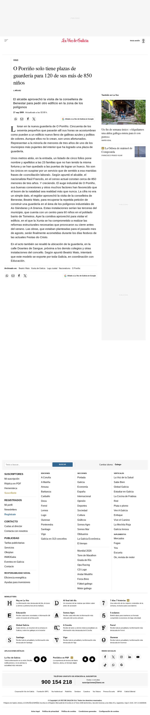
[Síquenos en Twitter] (113, 656)
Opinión (81, 501)
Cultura (81, 515)
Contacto (9, 566)
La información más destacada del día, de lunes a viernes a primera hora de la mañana (33, 603)
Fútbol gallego (84, 583)
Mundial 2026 (84, 550)
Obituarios (82, 534)
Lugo (43, 515)
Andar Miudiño (85, 574)
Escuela (118, 552)
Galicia (81, 482)
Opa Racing (83, 565)
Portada (81, 477)
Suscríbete (10, 493)
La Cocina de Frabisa (125, 496)
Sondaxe (77, 691)
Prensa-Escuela (109, 691)
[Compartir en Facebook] (27, 119)
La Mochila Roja (122, 524)
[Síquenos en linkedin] (129, 656)
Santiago (45, 529)
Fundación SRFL (43, 691)
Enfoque (118, 515)
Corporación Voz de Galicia (24, 691)
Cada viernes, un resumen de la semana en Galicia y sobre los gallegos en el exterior (31, 627)
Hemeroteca (10, 488)
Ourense (45, 520)
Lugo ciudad (52, 268)
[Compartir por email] (21, 119)
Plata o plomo (121, 505)
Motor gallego (84, 588)
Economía (82, 486)
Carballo (45, 496)
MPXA (119, 691)
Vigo (43, 534)
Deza (44, 501)
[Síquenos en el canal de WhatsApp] (113, 665)
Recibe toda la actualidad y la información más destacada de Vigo (79, 639)
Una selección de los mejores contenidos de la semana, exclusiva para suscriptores (126, 603)
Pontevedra (47, 524)
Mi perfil (8, 505)
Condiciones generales (87, 711)
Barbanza (46, 491)
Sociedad (82, 510)
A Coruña (46, 477)
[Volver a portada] (75, 40)
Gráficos (81, 520)
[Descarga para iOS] (37, 659)
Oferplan (8, 552)
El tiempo (82, 543)
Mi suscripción (11, 478)
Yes (116, 547)
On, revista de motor (124, 557)
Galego (118, 464)
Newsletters (10, 509)
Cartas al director (13, 526)
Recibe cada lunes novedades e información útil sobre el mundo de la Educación (33, 615)
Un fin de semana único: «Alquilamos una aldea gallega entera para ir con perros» (123, 133)
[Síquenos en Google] (121, 665)
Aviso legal (35, 711)
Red (116, 501)
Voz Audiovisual (56, 691)
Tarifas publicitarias (14, 542)
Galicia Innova (121, 529)
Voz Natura (97, 691)
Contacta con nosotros (16, 531)
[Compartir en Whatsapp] (15, 119)
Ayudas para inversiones (17, 582)
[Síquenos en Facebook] (105, 656)
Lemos (44, 510)
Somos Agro (83, 524)
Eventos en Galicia (14, 561)
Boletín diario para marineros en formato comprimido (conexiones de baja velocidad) (125, 615)
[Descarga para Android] (44, 659)
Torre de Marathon (86, 555)
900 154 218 (56, 682)
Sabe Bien (119, 482)
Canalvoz (86, 691)
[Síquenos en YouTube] (137, 656)
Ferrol (44, 505)
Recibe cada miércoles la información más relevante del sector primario (78, 615)
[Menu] (6, 40)
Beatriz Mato (24, 268)
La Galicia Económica (88, 538)
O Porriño (76, 268)
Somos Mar (83, 529)
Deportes (82, 505)
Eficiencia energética (15, 577)
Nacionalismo (64, 268)
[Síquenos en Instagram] (121, 656)
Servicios (9, 547)
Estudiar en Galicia (124, 491)
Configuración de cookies (109, 711)
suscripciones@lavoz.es (93, 682)
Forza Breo (83, 579)
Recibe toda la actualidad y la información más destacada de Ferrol (126, 627)
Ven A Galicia (121, 510)
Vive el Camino (122, 520)
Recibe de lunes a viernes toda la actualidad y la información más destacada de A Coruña (80, 627)
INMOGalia (10, 557)
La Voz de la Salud (123, 477)
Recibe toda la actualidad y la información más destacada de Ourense (126, 639)
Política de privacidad (50, 711)
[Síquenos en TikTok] (105, 665)
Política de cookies (69, 711)
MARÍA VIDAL (106, 140)
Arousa (44, 486)
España (81, 491)
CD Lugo (82, 569)
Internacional (84, 496)
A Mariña (45, 482)
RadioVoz (68, 691)
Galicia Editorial (129, 691)
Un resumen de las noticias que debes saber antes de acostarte (79, 603)
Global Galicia (121, 486)
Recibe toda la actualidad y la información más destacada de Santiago (32, 639)
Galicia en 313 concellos (54, 538)
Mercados (119, 538)
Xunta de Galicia (38, 268)
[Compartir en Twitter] (33, 119)
